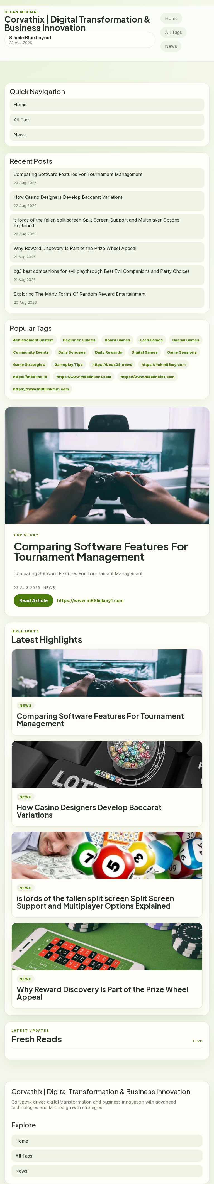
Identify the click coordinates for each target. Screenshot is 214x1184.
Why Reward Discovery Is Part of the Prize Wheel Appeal (102, 993)
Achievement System (33, 340)
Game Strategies (29, 364)
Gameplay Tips (68, 364)
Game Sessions (182, 352)
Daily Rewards (108, 352)
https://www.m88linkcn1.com (84, 376)
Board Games (117, 340)
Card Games (151, 340)
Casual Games (185, 340)
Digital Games (145, 352)
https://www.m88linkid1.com (147, 376)
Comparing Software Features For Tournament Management (100, 719)
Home (171, 18)
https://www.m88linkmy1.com (41, 389)
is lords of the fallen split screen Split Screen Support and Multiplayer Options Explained (95, 902)
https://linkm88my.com (164, 364)
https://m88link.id (30, 376)
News (171, 46)
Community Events (31, 352)
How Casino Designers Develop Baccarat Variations (89, 811)
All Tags (173, 32)
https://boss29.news (112, 364)
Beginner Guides (79, 340)
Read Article (33, 600)
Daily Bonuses (72, 352)
